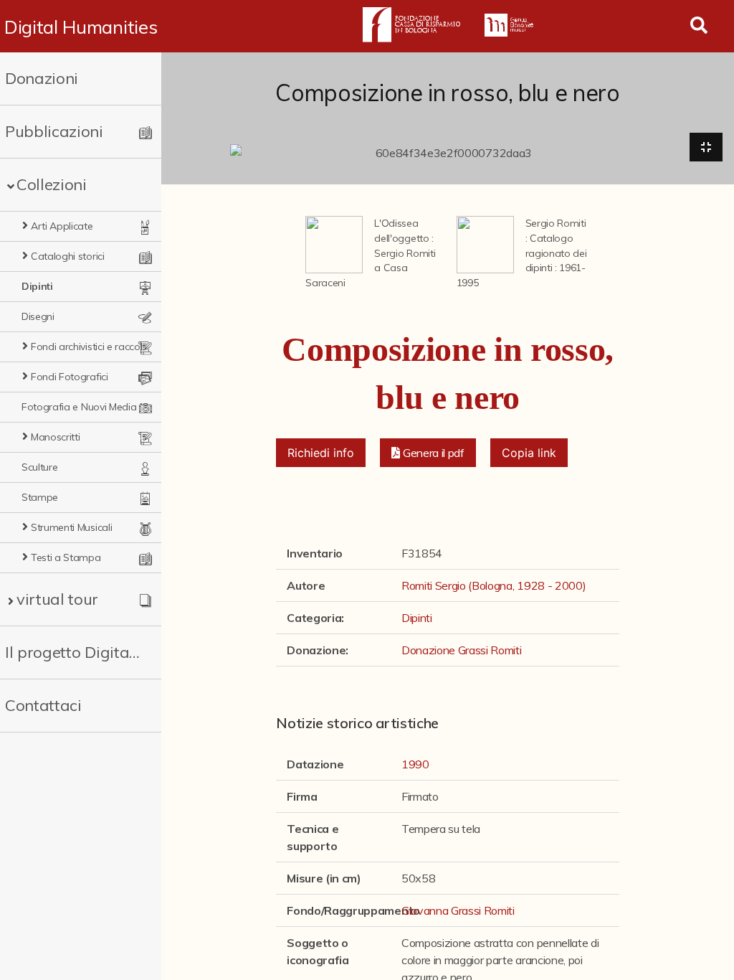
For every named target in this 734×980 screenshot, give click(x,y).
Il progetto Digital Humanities (73, 652)
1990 (415, 764)
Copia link (529, 453)
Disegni (38, 316)
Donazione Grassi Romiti (461, 650)
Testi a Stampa (66, 557)
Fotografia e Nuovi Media (79, 406)
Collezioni (51, 184)
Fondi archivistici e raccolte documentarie (90, 346)
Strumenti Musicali (71, 527)
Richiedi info (320, 453)
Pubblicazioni (54, 131)
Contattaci (43, 705)
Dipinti (37, 286)
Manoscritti (55, 436)
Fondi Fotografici (69, 376)
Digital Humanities (80, 26)
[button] (428, 452)
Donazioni (41, 78)
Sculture (39, 467)
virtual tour (57, 599)
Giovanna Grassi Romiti (458, 910)
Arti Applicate (62, 226)
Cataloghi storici (68, 256)
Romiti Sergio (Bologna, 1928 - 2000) (493, 585)
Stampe (40, 497)
